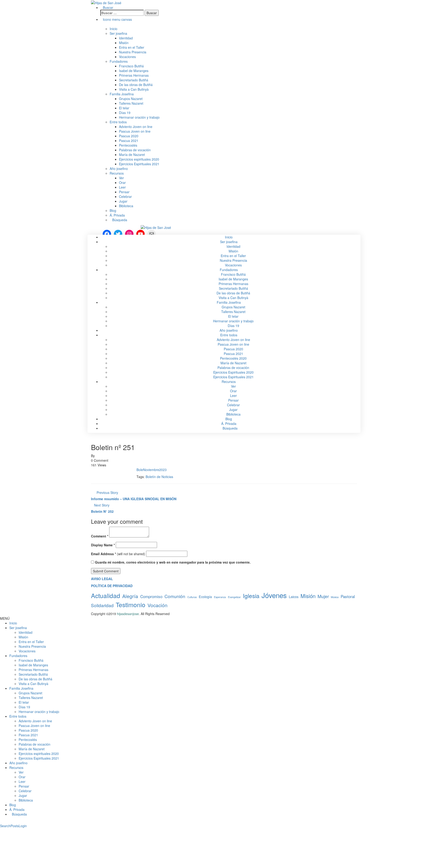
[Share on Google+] (97, 469)
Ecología (205, 596)
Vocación (157, 605)
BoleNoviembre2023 (151, 469)
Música (335, 597)
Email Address (103, 553)
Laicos (293, 596)
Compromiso (151, 596)
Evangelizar (234, 597)
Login (23, 825)
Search (5, 825)
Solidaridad (102, 605)
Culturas (192, 597)
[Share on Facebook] (92, 469)
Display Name (103, 545)
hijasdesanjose (107, 455)
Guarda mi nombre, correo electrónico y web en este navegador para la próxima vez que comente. (173, 562)
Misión (308, 595)
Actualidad (105, 595)
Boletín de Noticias (159, 476)
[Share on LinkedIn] (100, 469)
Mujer (323, 596)
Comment (99, 536)
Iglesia (251, 596)
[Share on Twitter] (95, 469)
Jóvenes (274, 595)
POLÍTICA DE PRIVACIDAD (112, 585)
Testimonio (130, 604)
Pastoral (348, 596)
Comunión (174, 596)
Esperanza (220, 597)
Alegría (130, 596)
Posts (14, 825)
